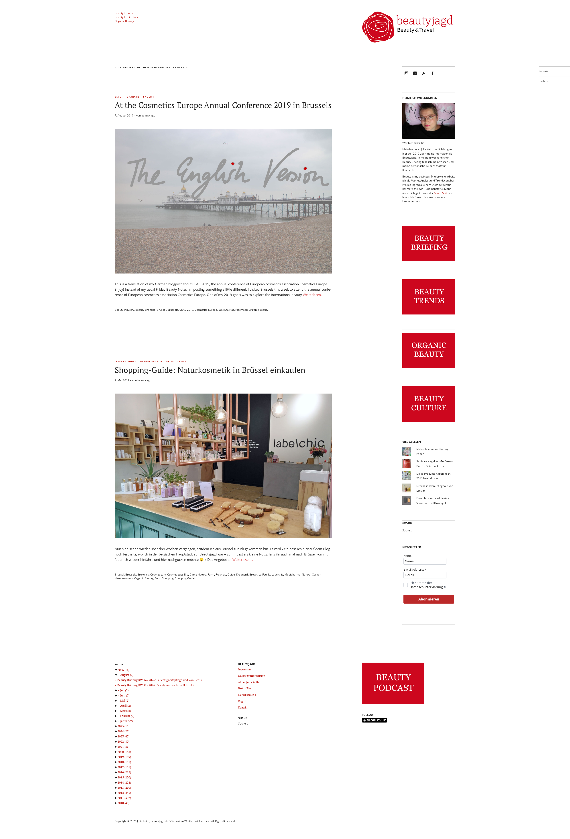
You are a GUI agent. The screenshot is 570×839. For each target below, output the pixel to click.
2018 (124, 762)
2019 (124, 757)
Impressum (244, 669)
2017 (124, 767)
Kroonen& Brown (246, 574)
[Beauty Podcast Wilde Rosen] (393, 704)
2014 (124, 782)
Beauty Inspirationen (127, 17)
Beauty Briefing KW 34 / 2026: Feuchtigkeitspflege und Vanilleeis (159, 680)
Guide (231, 574)
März (125, 711)
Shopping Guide (185, 578)
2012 (124, 793)
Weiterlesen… (313, 294)
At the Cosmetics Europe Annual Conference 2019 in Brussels (223, 105)
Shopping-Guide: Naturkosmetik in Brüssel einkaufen (210, 370)
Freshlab (221, 574)
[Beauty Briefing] (428, 261)
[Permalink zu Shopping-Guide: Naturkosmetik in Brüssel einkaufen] (223, 537)
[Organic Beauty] (428, 368)
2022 (123, 741)
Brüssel (161, 310)
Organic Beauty (124, 21)
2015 (124, 777)
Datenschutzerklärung (426, 587)
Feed (423, 76)
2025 (123, 726)
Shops (181, 361)
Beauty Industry (124, 310)
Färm (211, 574)
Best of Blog (245, 688)
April (125, 706)
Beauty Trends (124, 13)
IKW (225, 310)
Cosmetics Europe (206, 310)
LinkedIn (415, 76)
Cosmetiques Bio (177, 574)
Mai (124, 700)
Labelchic (277, 574)
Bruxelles (143, 574)
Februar (127, 716)
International (125, 361)
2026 (123, 670)
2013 (124, 788)
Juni (124, 695)
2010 (123, 803)
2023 (123, 736)
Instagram (406, 76)
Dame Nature (197, 574)
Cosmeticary (158, 574)
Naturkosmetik (238, 310)
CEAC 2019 (186, 310)
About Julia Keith (248, 682)
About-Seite (441, 193)
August (126, 675)
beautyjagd (148, 115)
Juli (124, 690)
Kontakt (543, 71)
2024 (123, 731)
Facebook (432, 76)
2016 (124, 772)
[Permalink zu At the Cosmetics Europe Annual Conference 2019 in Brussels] (223, 272)
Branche (133, 96)
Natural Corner (311, 574)
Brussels (172, 310)
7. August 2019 (124, 115)
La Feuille (264, 574)
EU (220, 310)
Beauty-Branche (145, 310)
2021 (123, 747)
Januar (126, 721)
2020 (124, 752)
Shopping (168, 578)
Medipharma (293, 574)
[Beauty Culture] (428, 422)
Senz (158, 578)
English (149, 96)
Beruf (119, 96)
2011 (124, 798)
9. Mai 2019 (122, 380)
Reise (170, 361)
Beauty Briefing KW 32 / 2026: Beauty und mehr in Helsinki (155, 685)
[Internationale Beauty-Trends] (428, 314)
